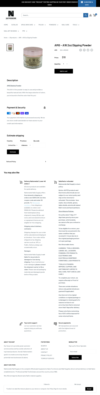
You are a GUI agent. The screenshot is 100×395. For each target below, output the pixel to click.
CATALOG (14, 25)
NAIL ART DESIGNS (10, 31)
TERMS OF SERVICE (47, 358)
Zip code (36, 141)
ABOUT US (44, 349)
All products (13, 37)
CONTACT (44, 352)
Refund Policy (11, 161)
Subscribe (75, 357)
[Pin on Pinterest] (84, 49)
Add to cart (63, 71)
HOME (6, 25)
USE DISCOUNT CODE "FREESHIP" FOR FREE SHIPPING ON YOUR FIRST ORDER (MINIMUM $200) (50, 3)
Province (23, 141)
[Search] (85, 15)
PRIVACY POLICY (46, 355)
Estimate (13, 152)
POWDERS (52, 25)
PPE (23, 31)
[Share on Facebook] (80, 49)
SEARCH (44, 346)
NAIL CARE (65, 25)
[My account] (91, 15)
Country (9, 141)
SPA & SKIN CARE (27, 25)
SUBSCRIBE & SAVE (88, 3)
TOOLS (75, 25)
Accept (89, 389)
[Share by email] (91, 49)
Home (6, 37)
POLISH (41, 25)
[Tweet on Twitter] (88, 49)
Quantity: (57, 64)
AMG (55, 50)
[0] (94, 15)
